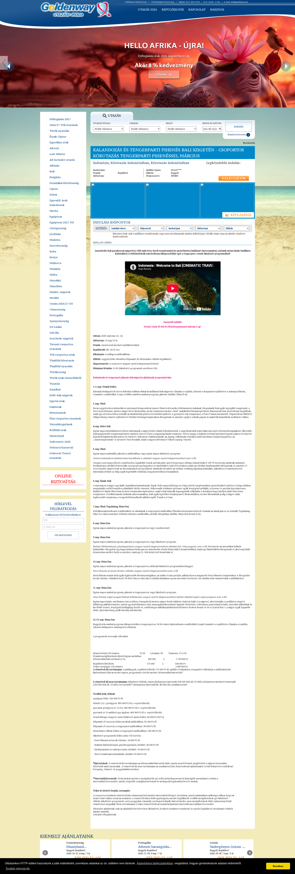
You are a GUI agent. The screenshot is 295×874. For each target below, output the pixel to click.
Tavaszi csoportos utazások (61, 346)
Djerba (54, 210)
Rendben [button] (278, 866)
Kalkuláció (232, 178)
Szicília (54, 332)
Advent (54, 148)
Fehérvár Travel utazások (60, 456)
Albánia (54, 165)
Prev (45, 853)
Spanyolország (59, 321)
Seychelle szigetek (61, 338)
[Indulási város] (122, 228)
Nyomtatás (249, 143)
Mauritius (56, 286)
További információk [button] (17, 868)
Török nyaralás (59, 130)
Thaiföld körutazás (62, 360)
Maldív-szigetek (60, 292)
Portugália (56, 315)
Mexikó (54, 297)
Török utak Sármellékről (65, 377)
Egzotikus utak (59, 142)
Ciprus (54, 188)
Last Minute (57, 154)
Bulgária (55, 177)
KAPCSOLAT (197, 9)
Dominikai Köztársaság (64, 183)
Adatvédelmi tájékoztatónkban (155, 863)
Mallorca (55, 263)
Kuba (53, 251)
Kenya (54, 257)
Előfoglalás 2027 (60, 119)
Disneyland (57, 436)
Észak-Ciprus (58, 136)
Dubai (53, 194)
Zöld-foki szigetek (61, 395)
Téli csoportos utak (62, 354)
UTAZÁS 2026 (147, 9)
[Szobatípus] (179, 228)
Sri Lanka (56, 326)
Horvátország (58, 245)
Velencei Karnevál (61, 447)
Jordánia (55, 234)
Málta (53, 274)
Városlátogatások (61, 424)
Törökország (58, 372)
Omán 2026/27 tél (61, 303)
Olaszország (57, 309)
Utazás (114, 115)
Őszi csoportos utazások (65, 418)
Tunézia (55, 383)
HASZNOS (217, 9)
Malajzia (55, 268)
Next (249, 853)
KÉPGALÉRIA (240, 215)
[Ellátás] (236, 228)
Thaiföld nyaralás (61, 366)
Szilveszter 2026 (60, 441)
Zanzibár (55, 389)
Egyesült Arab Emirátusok (59, 203)
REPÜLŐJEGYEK (173, 9)
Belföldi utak (58, 430)
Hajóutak (55, 407)
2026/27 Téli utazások (64, 125)
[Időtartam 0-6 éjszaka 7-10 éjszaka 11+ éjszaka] (208, 228)
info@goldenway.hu (239, 2)
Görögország (58, 228)
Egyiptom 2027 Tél (62, 222)
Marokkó (55, 280)
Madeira (55, 239)
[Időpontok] (151, 228)
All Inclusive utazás (62, 159)
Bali (52, 171)
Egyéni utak (57, 401)
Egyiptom (56, 216)
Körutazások (58, 412)
